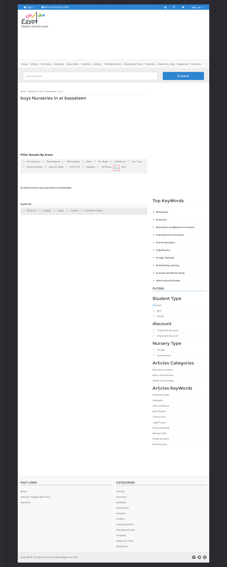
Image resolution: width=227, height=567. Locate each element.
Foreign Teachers (165, 257)
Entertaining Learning (167, 265)
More (123, 167)
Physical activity (161, 427)
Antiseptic (158, 400)
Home (24, 64)
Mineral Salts (160, 433)
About (23, 491)
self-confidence (161, 405)
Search (184, 76)
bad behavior (160, 444)
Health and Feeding (163, 380)
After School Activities (168, 280)
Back (116, 168)
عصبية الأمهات (159, 422)
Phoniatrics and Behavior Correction (175, 227)
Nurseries (32, 91)
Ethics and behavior (163, 375)
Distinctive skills (161, 394)
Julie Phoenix (159, 411)
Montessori (162, 212)
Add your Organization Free (35, 496)
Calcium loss (159, 416)
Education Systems (163, 369)
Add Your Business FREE (56, 7)
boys (60, 91)
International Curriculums (170, 235)
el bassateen (51, 91)
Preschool (161, 219)
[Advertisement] (133, 34)
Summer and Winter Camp (170, 273)
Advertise (196, 64)
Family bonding (161, 438)
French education (165, 242)
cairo (40, 91)
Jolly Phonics (163, 250)
